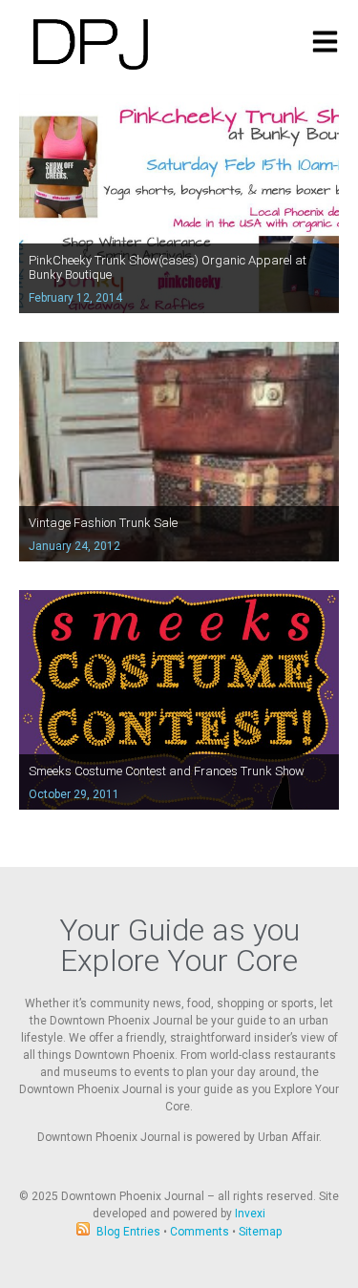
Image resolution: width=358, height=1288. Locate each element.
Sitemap (260, 1231)
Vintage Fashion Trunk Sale (103, 523)
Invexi (250, 1213)
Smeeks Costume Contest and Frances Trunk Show (167, 771)
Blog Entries (128, 1231)
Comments (199, 1231)
